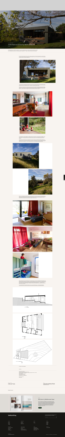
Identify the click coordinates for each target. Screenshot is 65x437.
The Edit (9, 424)
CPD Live (22, 428)
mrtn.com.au (20, 377)
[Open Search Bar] (54, 12)
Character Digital (48, 427)
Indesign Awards (35, 427)
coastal (46, 383)
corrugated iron (49, 383)
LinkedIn (47, 423)
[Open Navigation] (56, 12)
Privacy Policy (47, 434)
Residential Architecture (46, 384)
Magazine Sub (22, 423)
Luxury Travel (9, 428)
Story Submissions (55, 434)
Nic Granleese (24, 366)
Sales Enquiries (51, 434)
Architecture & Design (10, 427)
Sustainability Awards (36, 428)
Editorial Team (11, 384)
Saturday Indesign (23, 427)
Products (9, 423)
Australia (44, 383)
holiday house (53, 383)
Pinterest (47, 424)
